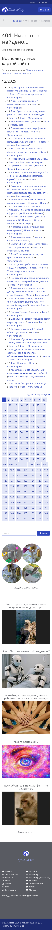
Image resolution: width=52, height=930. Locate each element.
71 (27, 443)
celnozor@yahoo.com (28, 895)
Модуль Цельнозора (26, 587)
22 (21, 410)
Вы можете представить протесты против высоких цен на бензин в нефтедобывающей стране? (26, 189)
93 (16, 459)
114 (12, 475)
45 (16, 426)
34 (44, 416)
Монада (39, 213)
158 (25, 507)
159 (32, 507)
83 (4, 453)
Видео (7, 880)
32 (32, 416)
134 (5, 491)
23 (27, 410)
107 (12, 470)
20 (10, 410)
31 (27, 416)
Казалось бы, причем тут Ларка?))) (28, 383)
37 (16, 421)
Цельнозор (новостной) (39, 877)
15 (27, 405)
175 (46, 518)
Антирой (33, 880)
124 (32, 480)
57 (38, 432)
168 (46, 513)
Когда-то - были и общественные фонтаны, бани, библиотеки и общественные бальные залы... (26, 353)
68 (10, 443)
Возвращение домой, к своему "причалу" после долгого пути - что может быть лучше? (25, 302)
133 (46, 486)
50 (44, 426)
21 (16, 410)
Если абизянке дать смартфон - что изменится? (26, 787)
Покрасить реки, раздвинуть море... (29, 158)
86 (21, 453)
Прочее (44, 203)
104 (38, 464)
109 (25, 470)
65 (38, 437)
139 (39, 491)
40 (32, 421)
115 (19, 475)
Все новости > (26, 832)
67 (4, 443)
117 (32, 475)
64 (32, 437)
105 (45, 464)
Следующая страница (36, 394)
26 (44, 410)
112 (46, 470)
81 (38, 448)
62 (21, 437)
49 (38, 426)
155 (5, 507)
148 (5, 502)
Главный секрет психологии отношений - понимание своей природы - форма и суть (28, 210)
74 (44, 443)
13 (16, 405)
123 (25, 480)
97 (38, 459)
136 (19, 491)
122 (19, 480)
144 (25, 497)
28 (10, 416)
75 (4, 448)
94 (21, 459)
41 (38, 421)
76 (10, 448)
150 (19, 502)
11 (4, 405)
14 (21, 405)
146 (39, 497)
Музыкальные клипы (18, 250)
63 (27, 437)
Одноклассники (36, 883)
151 (25, 502)
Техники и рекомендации (20, 271)
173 (32, 518)
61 (16, 437)
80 (32, 448)
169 (5, 518)
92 (10, 459)
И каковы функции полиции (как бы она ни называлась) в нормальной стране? (27, 176)
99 (4, 464)
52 (10, 432)
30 (21, 416)
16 (32, 405)
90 (44, 453)
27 (4, 416)
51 (4, 432)
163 (12, 513)
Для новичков (11, 874)
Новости (43, 90)
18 (44, 405)
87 (27, 453)
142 (12, 497)
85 (16, 453)
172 (25, 518)
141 (5, 497)
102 (24, 464)
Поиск (44, 533)
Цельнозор (34, 871)
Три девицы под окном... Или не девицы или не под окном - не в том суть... (26, 291)
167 (39, 513)
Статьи (8, 883)
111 (39, 470)
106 (5, 470)
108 (19, 470)
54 (21, 432)
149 (12, 502)
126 (46, 480)
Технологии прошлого (30, 94)
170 (12, 518)
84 (10, 453)
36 (10, 421)
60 (10, 437)
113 (5, 475)
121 (12, 480)
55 (27, 432)
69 (16, 443)
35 (4, 421)
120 (5, 480)
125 (39, 480)
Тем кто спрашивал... (22, 237)
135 (12, 491)
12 (10, 405)
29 (16, 416)
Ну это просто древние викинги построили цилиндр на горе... (26, 606)
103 (31, 464)
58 (44, 432)
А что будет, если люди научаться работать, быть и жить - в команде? (26, 696)
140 (46, 491)
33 (38, 416)
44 (10, 426)
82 (44, 448)
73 (38, 443)
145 (32, 497)
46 (21, 426)
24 (32, 410)
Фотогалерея (14, 97)
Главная (17, 20)
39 (27, 421)
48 (32, 426)
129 (19, 486)
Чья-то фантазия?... (20, 121)
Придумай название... (22, 165)
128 (12, 486)
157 (19, 507)
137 (25, 491)
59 (4, 437)
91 (4, 459)
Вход (32, 2)
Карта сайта (10, 890)
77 (16, 448)
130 (25, 486)
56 (32, 432)
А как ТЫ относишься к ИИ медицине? (26, 651)
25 (38, 410)
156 (12, 507)
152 (32, 502)
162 (5, 513)
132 (39, 486)
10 (44, 399)
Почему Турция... (20, 312)
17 (38, 405)
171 (19, 518)
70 (21, 443)
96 (32, 459)
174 (39, 518)
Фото (12, 94)
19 (4, 410)
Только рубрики (22, 73)
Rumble (32, 886)
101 (17, 464)
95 (27, 459)
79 (27, 448)
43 (4, 426)
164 (19, 513)
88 (32, 453)
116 (25, 475)
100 (11, 464)
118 (39, 475)
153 (39, 502)
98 (44, 459)
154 (46, 502)
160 (39, 507)
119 (46, 475)
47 (27, 426)
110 (32, 470)
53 (16, 432)
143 (19, 497)
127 (5, 486)
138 (32, 491)
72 (32, 443)
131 (32, 486)
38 (21, 421)
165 (25, 513)
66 (44, 437)
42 (44, 421)
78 (21, 448)
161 (46, 507)
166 (32, 513)
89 (38, 453)
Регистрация (41, 2)
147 (46, 497)
